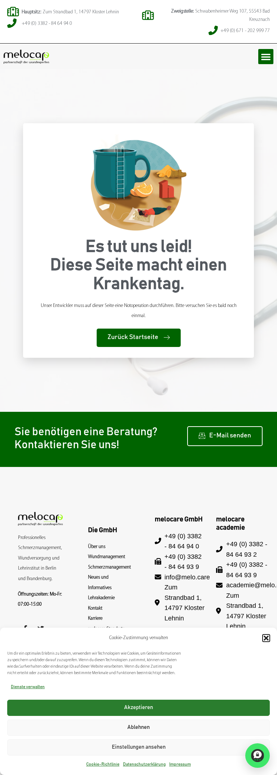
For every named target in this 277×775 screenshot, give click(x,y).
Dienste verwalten (28, 687)
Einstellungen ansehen (139, 747)
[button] (266, 638)
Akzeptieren (138, 707)
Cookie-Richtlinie (102, 764)
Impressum (180, 764)
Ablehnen (138, 727)
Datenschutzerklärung (144, 764)
